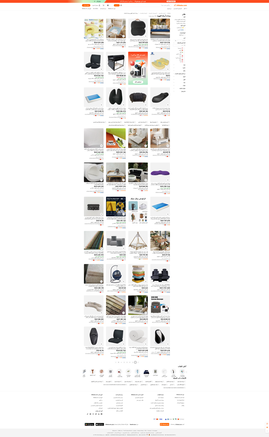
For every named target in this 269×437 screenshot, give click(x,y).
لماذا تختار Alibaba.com (179, 397)
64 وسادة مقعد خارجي (142, 122)
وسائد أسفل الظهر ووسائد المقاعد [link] (131, 13)
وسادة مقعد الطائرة (170, 381)
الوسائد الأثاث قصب (180, 384)
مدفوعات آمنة (161, 397)
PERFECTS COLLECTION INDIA (141, 257)
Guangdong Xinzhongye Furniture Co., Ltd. (161, 259)
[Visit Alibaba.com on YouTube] (90, 414)
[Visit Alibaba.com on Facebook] (101, 414)
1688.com (120, 430)
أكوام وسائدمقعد (148, 381)
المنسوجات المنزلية (153, 13)
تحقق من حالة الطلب (98, 402)
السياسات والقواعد (160, 410)
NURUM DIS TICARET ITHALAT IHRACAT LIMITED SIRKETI (116, 290)
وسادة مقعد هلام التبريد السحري (99, 122)
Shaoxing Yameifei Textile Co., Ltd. (118, 322)
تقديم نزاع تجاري (119, 402)
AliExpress (114, 430)
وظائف (182, 405)
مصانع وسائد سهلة (153, 122)
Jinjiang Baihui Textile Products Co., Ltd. (95, 191)
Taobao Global (140, 430)
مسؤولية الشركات (180, 402)
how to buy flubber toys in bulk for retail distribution (174, 387)
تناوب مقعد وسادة (138, 381)
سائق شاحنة (164, 384)
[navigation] (179, 188)
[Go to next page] (115, 362)
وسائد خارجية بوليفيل (158, 381)
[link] (267, 424)
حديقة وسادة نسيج (128, 381)
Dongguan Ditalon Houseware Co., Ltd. (117, 117)
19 (118, 362)
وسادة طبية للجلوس (133, 384)
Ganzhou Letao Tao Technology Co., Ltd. (161, 155)
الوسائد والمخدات (143, 13)
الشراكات (100, 408)
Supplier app (133, 424)
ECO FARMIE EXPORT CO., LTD (119, 189)
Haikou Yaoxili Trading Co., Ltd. (119, 83)
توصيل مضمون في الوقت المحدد (157, 402)
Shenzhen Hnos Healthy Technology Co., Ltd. (138, 46)
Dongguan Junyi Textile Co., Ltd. (119, 157)
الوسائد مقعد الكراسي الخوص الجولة (134, 125)
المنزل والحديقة (162, 13)
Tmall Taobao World (127, 430)
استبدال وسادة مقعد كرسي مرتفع (114, 122)
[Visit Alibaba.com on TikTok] (87, 414)
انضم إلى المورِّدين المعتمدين (96, 405)
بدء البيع (100, 400)
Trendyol (149, 430)
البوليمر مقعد (108, 381)
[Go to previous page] (138, 362)
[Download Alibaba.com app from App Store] (100, 424)
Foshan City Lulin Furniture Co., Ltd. (140, 155)
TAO (145, 430)
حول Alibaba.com (180, 394)
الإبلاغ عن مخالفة (119, 410)
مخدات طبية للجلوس (154, 384)
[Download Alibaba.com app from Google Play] (89, 424)
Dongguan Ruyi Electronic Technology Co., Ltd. (94, 223)
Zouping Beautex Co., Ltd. (142, 290)
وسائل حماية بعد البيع (159, 405)
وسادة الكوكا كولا (165, 125)
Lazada (134, 430)
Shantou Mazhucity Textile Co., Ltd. (96, 258)
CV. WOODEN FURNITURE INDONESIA (139, 114)
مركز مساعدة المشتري (118, 397)
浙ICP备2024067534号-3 (170, 434)
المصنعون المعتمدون (139, 397)
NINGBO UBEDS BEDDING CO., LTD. (162, 223)
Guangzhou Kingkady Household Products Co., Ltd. (94, 114)
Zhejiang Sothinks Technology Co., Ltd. (95, 47)
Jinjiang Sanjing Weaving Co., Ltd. (96, 158)
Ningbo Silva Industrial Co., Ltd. (119, 45)
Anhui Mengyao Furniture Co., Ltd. (96, 322)
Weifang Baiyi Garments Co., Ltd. (163, 47)
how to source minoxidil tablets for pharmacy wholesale (114, 384)
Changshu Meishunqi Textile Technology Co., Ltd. (116, 258)
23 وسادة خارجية (118, 381)
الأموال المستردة (119, 405)
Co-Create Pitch (180, 400)
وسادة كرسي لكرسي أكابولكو (96, 381)
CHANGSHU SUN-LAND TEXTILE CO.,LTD (117, 226)
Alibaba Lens (179, 424)
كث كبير (171, 384)
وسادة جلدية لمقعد (180, 381)
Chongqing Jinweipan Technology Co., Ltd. (161, 114)
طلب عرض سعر (140, 400)
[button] (121, 5)
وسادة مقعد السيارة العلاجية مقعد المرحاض (116, 125)
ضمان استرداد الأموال (159, 400)
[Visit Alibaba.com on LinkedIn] (99, 414)
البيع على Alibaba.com (97, 397)
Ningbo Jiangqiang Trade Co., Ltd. (163, 192)
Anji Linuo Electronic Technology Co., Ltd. (161, 322)
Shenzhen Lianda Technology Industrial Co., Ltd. (160, 353)
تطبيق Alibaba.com (109, 424)
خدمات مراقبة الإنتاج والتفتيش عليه (157, 408)
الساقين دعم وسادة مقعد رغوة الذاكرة (151, 125)
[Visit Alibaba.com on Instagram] (93, 414)
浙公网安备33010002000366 (157, 434)
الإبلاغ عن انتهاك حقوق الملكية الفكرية (115, 408)
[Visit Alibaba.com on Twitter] (96, 414)
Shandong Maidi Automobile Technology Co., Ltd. (160, 290)
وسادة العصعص (143, 384)
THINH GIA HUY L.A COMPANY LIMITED (95, 290)
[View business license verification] (147, 435)
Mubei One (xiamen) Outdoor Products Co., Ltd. (138, 322)
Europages (155, 430)
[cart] (103, 5)
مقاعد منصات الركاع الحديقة (129, 122)
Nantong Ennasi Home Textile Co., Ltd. (161, 78)
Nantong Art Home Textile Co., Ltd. (96, 81)
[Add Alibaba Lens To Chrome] (164, 424)
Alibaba (169, 13)
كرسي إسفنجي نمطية (164, 122)
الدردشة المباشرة (119, 400)
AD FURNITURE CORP (143, 189)
